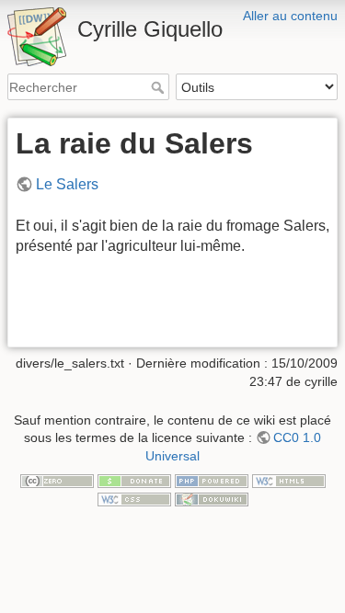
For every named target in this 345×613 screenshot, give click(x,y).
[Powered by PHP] (211, 480)
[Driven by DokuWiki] (211, 498)
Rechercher (159, 87)
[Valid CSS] (134, 498)
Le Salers (67, 184)
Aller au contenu (290, 15)
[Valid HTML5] (289, 480)
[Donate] (134, 480)
